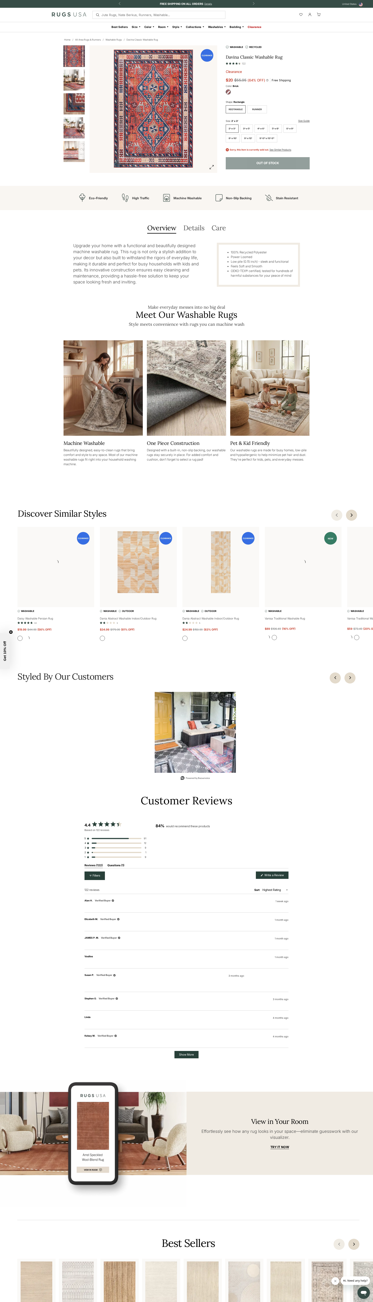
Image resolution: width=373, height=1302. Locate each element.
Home (67, 39)
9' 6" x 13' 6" (267, 138)
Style (175, 27)
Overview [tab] (161, 228)
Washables (215, 27)
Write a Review (276, 876)
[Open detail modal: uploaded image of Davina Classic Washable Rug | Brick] (195, 732)
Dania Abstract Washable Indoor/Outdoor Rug (128, 618)
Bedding (235, 27)
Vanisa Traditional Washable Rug (285, 618)
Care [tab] (219, 228)
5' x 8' (275, 128)
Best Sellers (120, 27)
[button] (236, 63)
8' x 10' (233, 138)
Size (135, 27)
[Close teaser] (11, 632)
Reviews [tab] (94, 866)
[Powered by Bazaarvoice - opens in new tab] (195, 778)
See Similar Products (280, 149)
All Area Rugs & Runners (88, 39)
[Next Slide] (285, 846)
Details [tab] (193, 228)
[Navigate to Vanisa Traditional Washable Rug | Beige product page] (303, 563)
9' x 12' (248, 138)
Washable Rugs (113, 39)
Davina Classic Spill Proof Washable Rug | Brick (124, 919)
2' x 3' (232, 128)
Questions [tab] (115, 866)
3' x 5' (246, 128)
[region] (222, 846)
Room (162, 27)
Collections (193, 27)
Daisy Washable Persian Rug (35, 618)
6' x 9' (290, 128)
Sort (257, 889)
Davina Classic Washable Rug (142, 39)
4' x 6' (261, 128)
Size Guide (304, 120)
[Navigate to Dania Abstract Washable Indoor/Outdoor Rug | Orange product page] (138, 563)
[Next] (350, 677)
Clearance (254, 27)
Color (148, 27)
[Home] (69, 15)
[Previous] (335, 677)
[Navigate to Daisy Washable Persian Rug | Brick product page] (55, 563)
